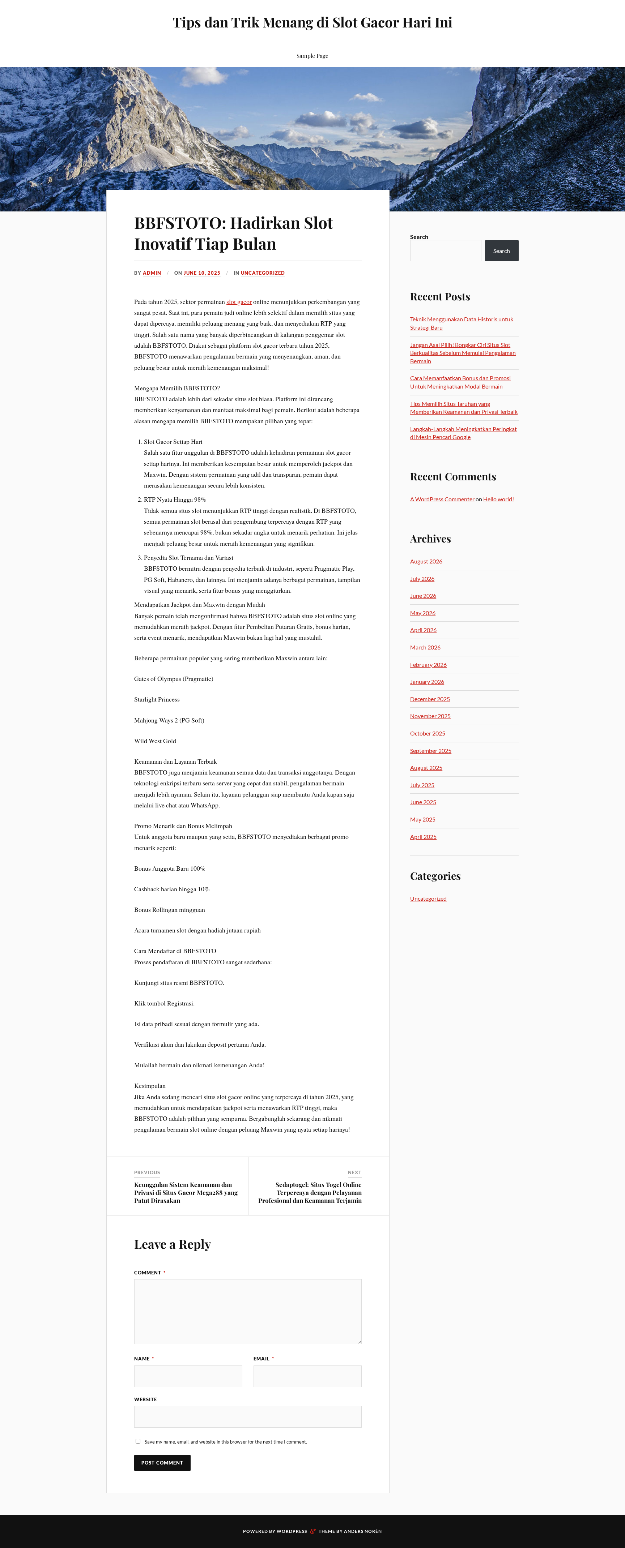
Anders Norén (363, 1531)
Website (145, 1399)
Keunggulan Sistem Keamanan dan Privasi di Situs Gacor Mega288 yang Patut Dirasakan (186, 1192)
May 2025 (422, 819)
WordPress (292, 1531)
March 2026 (425, 647)
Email (264, 1359)
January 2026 (427, 681)
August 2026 (426, 561)
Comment (150, 1272)
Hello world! (498, 499)
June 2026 (423, 595)
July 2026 (422, 578)
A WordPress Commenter (442, 499)
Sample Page (312, 55)
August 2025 (426, 767)
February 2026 (428, 664)
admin (152, 273)
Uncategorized (263, 273)
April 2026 (423, 629)
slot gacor (239, 301)
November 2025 (430, 715)
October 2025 (427, 733)
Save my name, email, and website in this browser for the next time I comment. (226, 1442)
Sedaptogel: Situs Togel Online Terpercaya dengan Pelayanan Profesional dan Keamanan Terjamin (310, 1192)
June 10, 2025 (202, 273)
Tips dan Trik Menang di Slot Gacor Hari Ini (312, 22)
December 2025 (430, 698)
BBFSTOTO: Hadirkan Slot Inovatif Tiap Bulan (233, 232)
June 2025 (423, 801)
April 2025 (423, 836)
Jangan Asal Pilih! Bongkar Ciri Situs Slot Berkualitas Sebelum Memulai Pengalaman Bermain (463, 352)
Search (419, 236)
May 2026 (422, 612)
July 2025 (422, 784)
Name (144, 1359)
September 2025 (430, 750)
